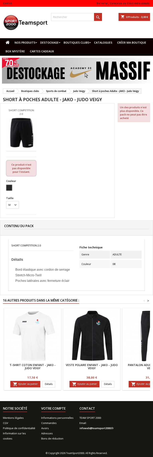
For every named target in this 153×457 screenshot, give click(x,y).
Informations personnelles (57, 418)
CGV (5, 423)
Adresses (47, 433)
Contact (7, 3)
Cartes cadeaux (42, 51)
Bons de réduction (52, 438)
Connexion (116, 3)
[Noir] (9, 188)
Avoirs (45, 428)
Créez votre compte (138, 3)
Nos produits (25, 42)
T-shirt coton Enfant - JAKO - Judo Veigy (33, 366)
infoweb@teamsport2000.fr (96, 428)
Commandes (49, 423)
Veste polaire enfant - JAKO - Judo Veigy (92, 366)
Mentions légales (13, 418)
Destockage (49, 42)
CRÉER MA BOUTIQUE (131, 42)
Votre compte (53, 408)
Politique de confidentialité (19, 428)
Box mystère (15, 51)
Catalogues (103, 42)
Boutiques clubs (76, 42)
